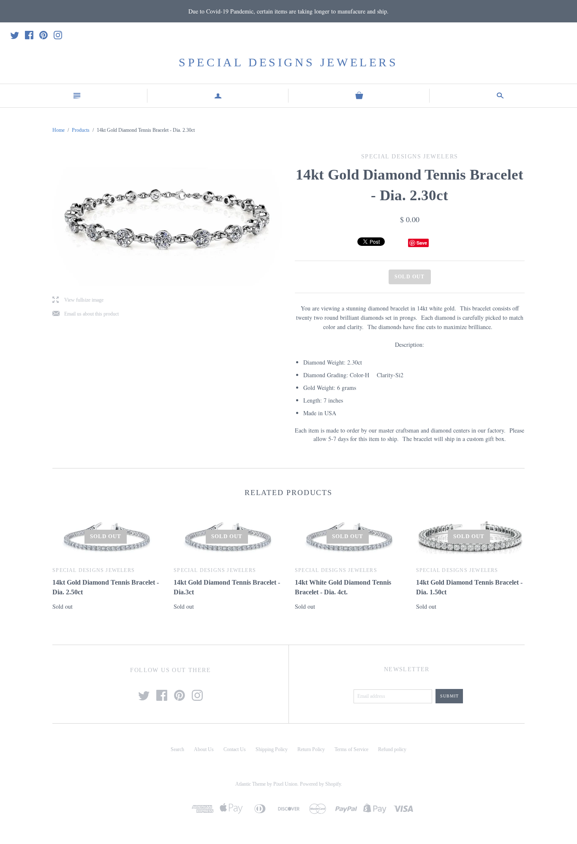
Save (421, 243)
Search (177, 749)
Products (81, 130)
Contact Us (234, 749)
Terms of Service (351, 749)
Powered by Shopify (320, 784)
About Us (204, 749)
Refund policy (392, 749)
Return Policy (311, 749)
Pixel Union (285, 784)
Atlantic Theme (250, 784)
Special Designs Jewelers (288, 62)
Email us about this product (85, 314)
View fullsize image (77, 300)
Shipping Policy (272, 749)
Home (58, 130)
